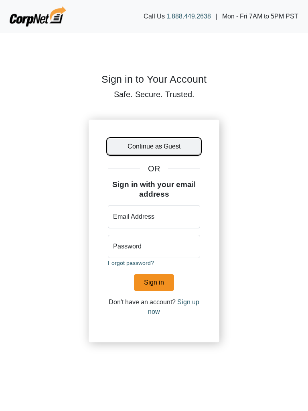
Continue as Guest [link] (154, 146)
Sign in (154, 282)
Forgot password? (131, 263)
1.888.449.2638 (188, 16)
